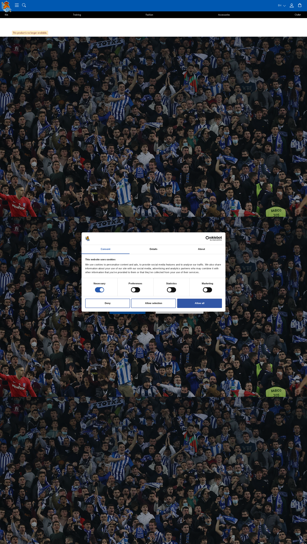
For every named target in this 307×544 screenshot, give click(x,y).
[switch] (135, 289)
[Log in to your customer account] (292, 6)
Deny (107, 303)
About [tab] (201, 249)
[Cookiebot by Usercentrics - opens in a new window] (208, 238)
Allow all (199, 303)
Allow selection (153, 303)
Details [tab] (153, 249)
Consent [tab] (105, 249)
